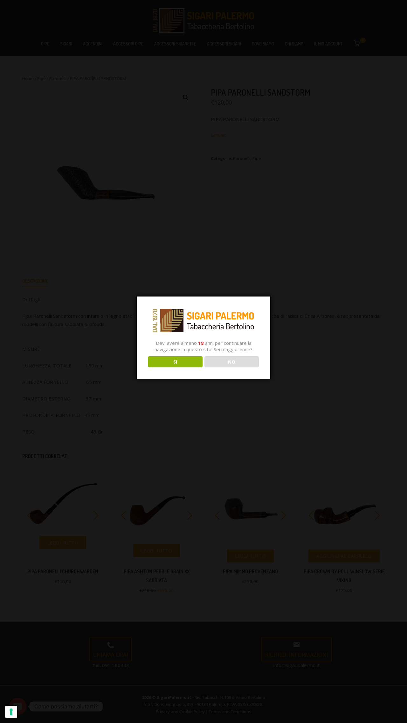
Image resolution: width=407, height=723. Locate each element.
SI (175, 362)
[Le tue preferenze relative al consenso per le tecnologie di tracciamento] (11, 712)
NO (231, 362)
